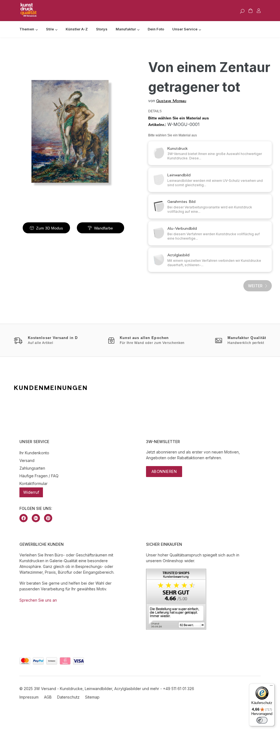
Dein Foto (156, 29)
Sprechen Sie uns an (38, 600)
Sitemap (92, 697)
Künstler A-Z (77, 29)
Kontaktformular (33, 483)
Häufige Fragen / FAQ (39, 475)
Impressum (29, 697)
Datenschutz (68, 697)
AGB (48, 697)
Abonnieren (164, 471)
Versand (26, 460)
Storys (101, 29)
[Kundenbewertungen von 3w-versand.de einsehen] (176, 628)
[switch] (261, 720)
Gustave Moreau (171, 100)
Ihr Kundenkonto (34, 452)
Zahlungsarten (32, 468)
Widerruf (31, 492)
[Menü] (271, 686)
